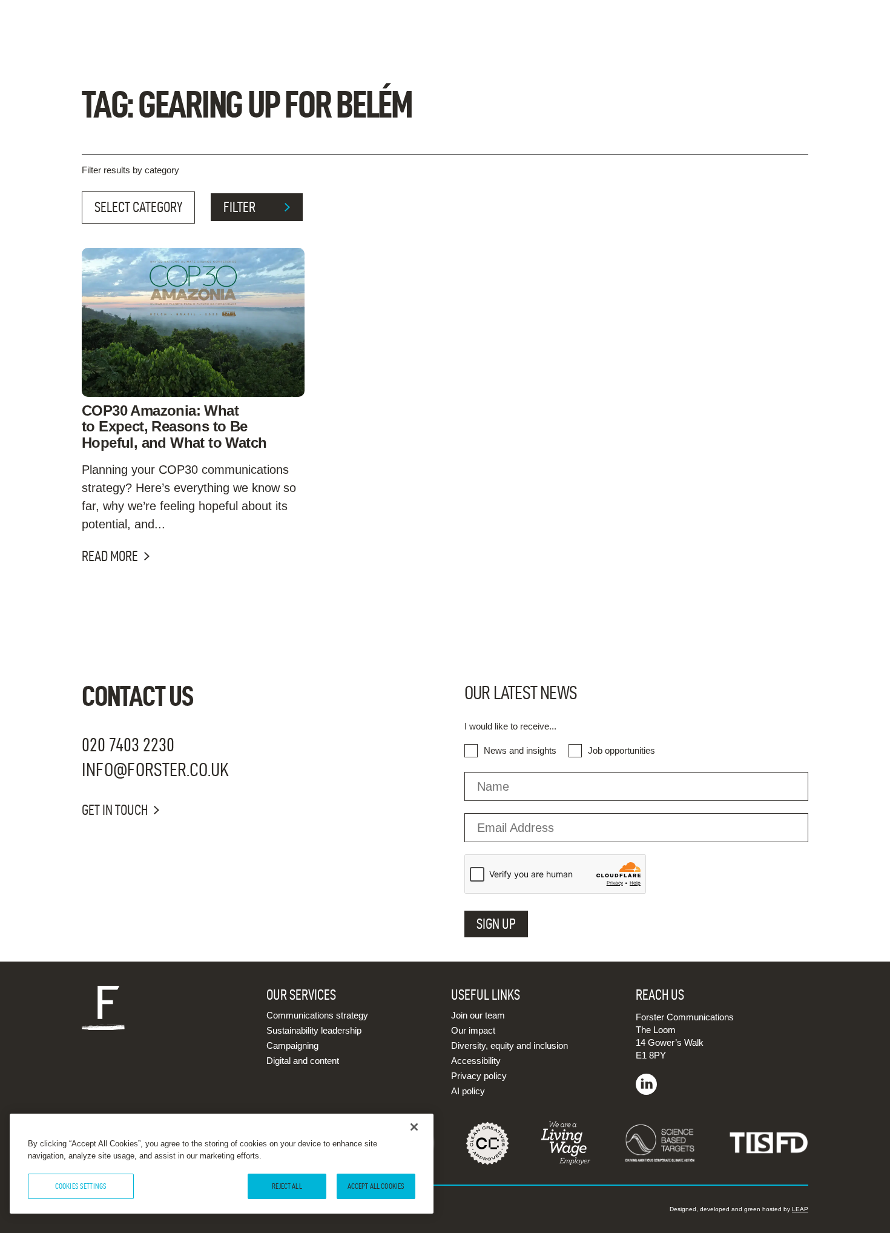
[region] (221, 1164)
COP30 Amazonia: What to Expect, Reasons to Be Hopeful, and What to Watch (174, 426)
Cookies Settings (81, 1185)
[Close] (414, 1127)
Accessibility (476, 1060)
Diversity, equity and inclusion (509, 1045)
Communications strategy (317, 1015)
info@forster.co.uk (155, 769)
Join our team (478, 1015)
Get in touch (115, 810)
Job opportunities (621, 750)
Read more (110, 556)
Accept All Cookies (376, 1185)
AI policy (468, 1091)
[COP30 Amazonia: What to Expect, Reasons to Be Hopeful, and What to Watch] (193, 322)
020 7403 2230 (128, 744)
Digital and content (302, 1060)
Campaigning (292, 1045)
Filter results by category (130, 170)
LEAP (800, 1209)
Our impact (473, 1030)
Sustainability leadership (313, 1030)
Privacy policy (479, 1076)
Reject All (287, 1185)
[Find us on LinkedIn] (646, 1091)
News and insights (520, 750)
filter (239, 207)
